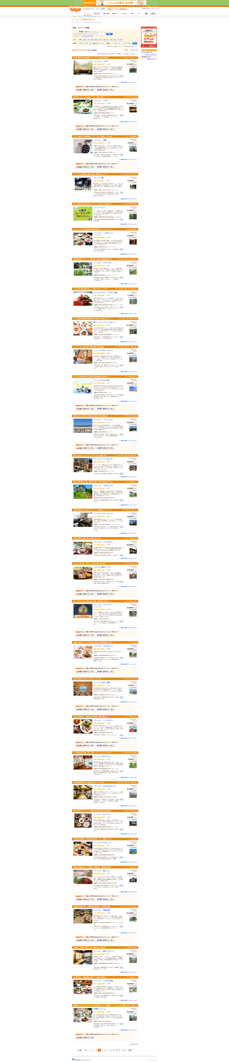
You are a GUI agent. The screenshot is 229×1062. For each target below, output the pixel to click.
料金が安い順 (134, 50)
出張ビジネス (81, 16)
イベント (95, 31)
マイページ (157, 8)
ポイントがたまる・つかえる (78, 19)
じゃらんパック (97, 13)
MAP (121, 76)
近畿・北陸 (106, 39)
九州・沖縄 (119, 39)
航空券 (132, 13)
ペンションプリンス (87, 36)
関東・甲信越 (94, 39)
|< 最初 (80, 1050)
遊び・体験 (106, 13)
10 (116, 1050)
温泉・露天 (87, 16)
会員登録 (103, 9)
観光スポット (88, 31)
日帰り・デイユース (98, 16)
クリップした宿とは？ (151, 54)
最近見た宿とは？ (152, 58)
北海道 (84, 39)
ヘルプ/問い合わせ (155, 6)
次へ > (124, 1050)
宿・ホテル (74, 22)
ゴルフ (139, 13)
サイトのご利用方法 (147, 6)
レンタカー (124, 13)
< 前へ (85, 1050)
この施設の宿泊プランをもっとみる (128, 82)
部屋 (115, 43)
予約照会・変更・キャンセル (148, 8)
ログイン (97, 9)
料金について (135, 53)
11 (119, 1050)
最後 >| (130, 1050)
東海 (100, 39)
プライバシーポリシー (152, 1060)
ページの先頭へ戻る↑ (133, 1044)
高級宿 (91, 16)
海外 (146, 13)
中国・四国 (112, 39)
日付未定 (97, 43)
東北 (89, 39)
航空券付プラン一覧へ (88, 89)
